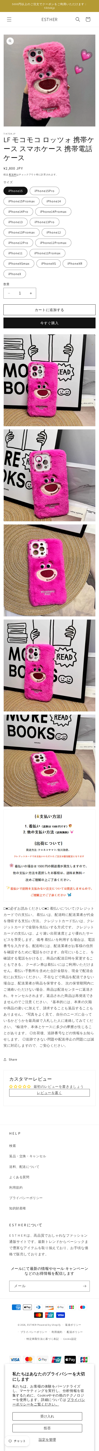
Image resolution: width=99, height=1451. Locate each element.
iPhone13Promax (21, 232)
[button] (9, 19)
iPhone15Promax (21, 201)
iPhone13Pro (45, 222)
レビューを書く (49, 1093)
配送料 (12, 174)
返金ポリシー (73, 1324)
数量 (6, 284)
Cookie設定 (70, 1338)
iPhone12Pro (18, 243)
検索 (12, 1146)
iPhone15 (15, 191)
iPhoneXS (48, 263)
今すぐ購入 (49, 323)
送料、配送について (24, 1167)
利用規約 (16, 1187)
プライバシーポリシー (26, 1198)
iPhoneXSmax (18, 263)
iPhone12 (54, 232)
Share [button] (13, 1059)
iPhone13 (15, 222)
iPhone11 (15, 253)
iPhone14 (54, 201)
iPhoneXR (74, 263)
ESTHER (32, 1324)
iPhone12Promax (53, 243)
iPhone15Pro (45, 191)
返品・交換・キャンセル (27, 1156)
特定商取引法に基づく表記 (42, 1338)
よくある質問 (19, 1177)
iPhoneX (14, 274)
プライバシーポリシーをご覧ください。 (48, 1401)
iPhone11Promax (47, 253)
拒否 (47, 1428)
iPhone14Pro (18, 212)
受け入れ (47, 1416)
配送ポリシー (75, 1332)
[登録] (84, 1286)
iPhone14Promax (53, 212)
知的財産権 (17, 1208)
